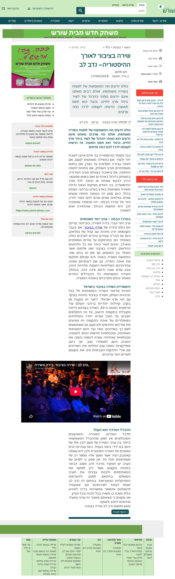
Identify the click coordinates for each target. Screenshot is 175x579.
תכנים (142, 5)
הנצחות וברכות (134, 561)
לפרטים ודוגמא (32, 143)
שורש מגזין (137, 21)
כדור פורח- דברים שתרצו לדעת (151, 240)
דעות (71, 21)
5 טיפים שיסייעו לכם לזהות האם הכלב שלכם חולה (150, 188)
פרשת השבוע (153, 260)
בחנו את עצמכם (33, 165)
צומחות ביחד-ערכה (44, 126)
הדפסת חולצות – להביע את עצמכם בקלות (150, 200)
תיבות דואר (13, 8)
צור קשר (26, 544)
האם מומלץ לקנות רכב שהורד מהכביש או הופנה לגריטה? (152, 131)
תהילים (156, 284)
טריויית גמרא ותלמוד (46, 561)
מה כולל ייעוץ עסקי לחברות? (149, 154)
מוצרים (115, 5)
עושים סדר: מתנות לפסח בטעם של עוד (151, 228)
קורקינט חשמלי (154, 245)
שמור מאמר (152, 66)
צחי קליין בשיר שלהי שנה (38, 111)
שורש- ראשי (159, 21)
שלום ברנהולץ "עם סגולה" (150, 159)
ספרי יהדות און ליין (71, 551)
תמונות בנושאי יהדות (43, 196)
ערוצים (86, 21)
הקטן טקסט (146, 74)
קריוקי (94, 122)
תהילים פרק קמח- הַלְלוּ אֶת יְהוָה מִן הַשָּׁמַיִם (150, 165)
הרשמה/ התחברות (42, 8)
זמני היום (48, 174)
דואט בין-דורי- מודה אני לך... (149, 171)
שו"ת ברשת (128, 5)
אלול (158, 280)
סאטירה (55, 21)
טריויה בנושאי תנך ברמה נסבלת (47, 572)
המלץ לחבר (153, 58)
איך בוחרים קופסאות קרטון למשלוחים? (150, 208)
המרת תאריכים (153, 288)
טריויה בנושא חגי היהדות (39, 104)
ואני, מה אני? (47, 219)
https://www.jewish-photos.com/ (33, 210)
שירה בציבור (109, 122)
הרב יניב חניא (153, 268)
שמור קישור (153, 81)
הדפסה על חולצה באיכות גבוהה (151, 148)
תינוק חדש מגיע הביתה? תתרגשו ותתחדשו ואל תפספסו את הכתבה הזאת (150, 121)
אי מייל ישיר (27, 549)
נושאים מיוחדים (33, 21)
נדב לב (83, 122)
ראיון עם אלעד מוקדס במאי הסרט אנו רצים (150, 112)
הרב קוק (156, 264)
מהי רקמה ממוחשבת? (151, 221)
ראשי (127, 47)
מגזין (149, 544)
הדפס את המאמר (150, 50)
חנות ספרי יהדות (72, 567)
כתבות (119, 21)
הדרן (158, 296)
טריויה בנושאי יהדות (43, 151)
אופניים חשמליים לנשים (151, 194)
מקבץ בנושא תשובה (41, 107)
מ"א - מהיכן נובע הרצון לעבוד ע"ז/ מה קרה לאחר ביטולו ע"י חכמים (150, 103)
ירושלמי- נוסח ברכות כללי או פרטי (150, 141)
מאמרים (102, 21)
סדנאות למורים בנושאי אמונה (73, 556)
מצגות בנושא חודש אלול (39, 115)
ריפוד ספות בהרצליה (152, 233)
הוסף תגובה (119, 512)
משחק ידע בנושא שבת (44, 551)
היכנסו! (32, 188)
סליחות (156, 272)
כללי (107, 47)
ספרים (12, 21)
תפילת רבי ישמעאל (150, 276)
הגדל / (155, 74)
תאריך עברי (154, 292)
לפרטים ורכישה (32, 232)
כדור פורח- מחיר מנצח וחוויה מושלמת (150, 215)
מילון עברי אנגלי (134, 557)
